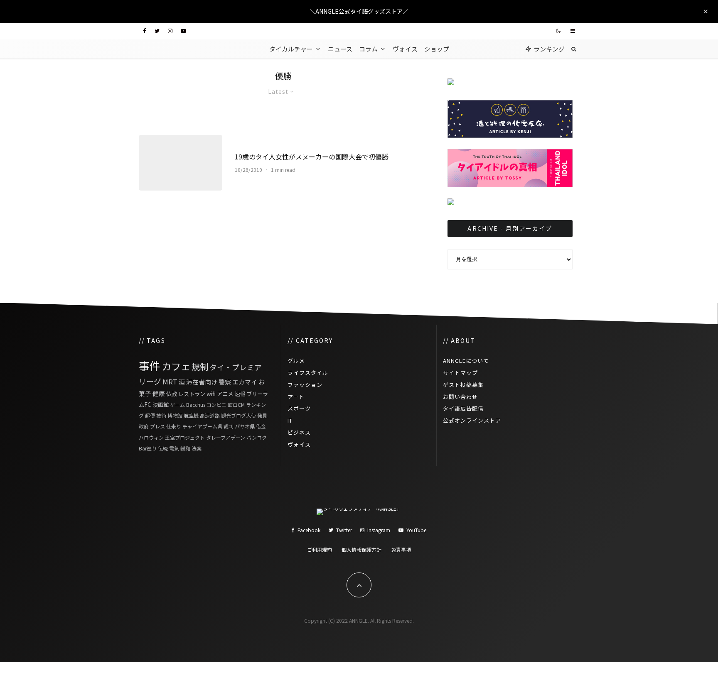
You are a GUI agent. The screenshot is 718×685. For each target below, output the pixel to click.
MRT (169, 382)
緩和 (185, 448)
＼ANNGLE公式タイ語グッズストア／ (359, 11)
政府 (144, 426)
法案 (197, 448)
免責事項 (401, 549)
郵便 (150, 415)
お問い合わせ (460, 397)
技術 (161, 415)
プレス (157, 426)
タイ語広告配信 (463, 408)
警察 (225, 381)
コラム (368, 48)
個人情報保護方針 (361, 549)
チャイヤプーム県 (202, 426)
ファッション (305, 385)
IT (290, 420)
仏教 (171, 393)
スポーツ (299, 408)
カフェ (176, 366)
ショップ (436, 48)
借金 (261, 426)
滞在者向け (201, 381)
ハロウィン (151, 437)
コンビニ (216, 404)
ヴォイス (405, 48)
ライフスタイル (308, 373)
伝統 (163, 448)
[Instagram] (170, 31)
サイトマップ (460, 373)
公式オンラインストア (472, 420)
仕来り (173, 426)
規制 (200, 366)
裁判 (229, 426)
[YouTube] (183, 31)
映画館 (160, 404)
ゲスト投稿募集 (463, 385)
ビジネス (299, 432)
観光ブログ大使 (238, 415)
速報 (239, 393)
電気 (174, 448)
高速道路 (210, 415)
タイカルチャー (291, 48)
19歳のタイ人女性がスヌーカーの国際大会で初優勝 (312, 156)
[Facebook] (144, 31)
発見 (262, 415)
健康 (158, 393)
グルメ (296, 361)
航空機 (191, 415)
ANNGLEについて (466, 361)
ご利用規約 (319, 549)
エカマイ (244, 381)
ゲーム (177, 404)
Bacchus (195, 404)
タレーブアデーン (225, 437)
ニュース (340, 48)
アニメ (225, 393)
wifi (211, 393)
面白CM (236, 404)
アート (296, 397)
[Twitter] (157, 31)
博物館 (174, 415)
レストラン (191, 393)
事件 (149, 365)
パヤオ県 (245, 426)
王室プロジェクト (185, 437)
